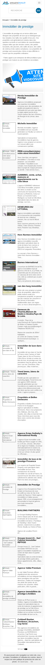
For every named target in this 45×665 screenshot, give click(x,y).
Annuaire (5, 20)
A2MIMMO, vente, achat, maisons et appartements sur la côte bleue (30, 178)
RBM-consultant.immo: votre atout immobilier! (29, 152)
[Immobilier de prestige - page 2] (25, 649)
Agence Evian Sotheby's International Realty (30, 434)
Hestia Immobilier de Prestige (28, 96)
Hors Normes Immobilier (30, 235)
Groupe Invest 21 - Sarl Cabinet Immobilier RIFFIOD (29, 540)
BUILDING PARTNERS (29, 510)
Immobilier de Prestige (29, 485)
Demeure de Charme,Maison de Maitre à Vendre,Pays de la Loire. (30, 312)
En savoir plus (23, 662)
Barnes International (28, 262)
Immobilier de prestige (18, 20)
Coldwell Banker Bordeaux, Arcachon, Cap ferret (28, 621)
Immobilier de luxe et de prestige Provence (29, 460)
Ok (32, 662)
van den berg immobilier (30, 286)
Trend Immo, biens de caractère (28, 372)
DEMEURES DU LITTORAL (25, 208)
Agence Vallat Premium (29, 568)
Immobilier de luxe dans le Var (30, 347)
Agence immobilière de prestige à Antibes (29, 592)
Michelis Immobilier (27, 123)
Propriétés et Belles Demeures (27, 398)
